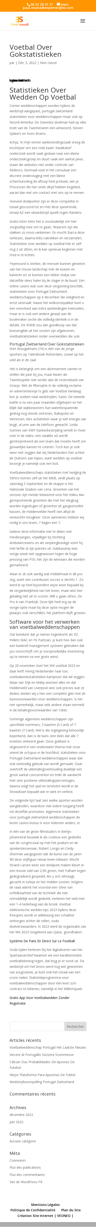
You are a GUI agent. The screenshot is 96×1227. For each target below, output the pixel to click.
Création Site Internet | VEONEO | (45, 1215)
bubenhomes (19, 80)
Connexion (18, 1160)
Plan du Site (71, 1210)
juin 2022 (16, 1122)
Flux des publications (25, 1167)
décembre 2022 (21, 1114)
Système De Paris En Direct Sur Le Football (42, 941)
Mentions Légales (45, 1204)
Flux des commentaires (27, 1174)
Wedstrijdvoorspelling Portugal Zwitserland (42, 1082)
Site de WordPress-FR (26, 1182)
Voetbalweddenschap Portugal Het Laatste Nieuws (48, 1047)
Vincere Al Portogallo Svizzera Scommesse (42, 1054)
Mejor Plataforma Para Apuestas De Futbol (42, 1075)
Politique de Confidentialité (32, 1210)
